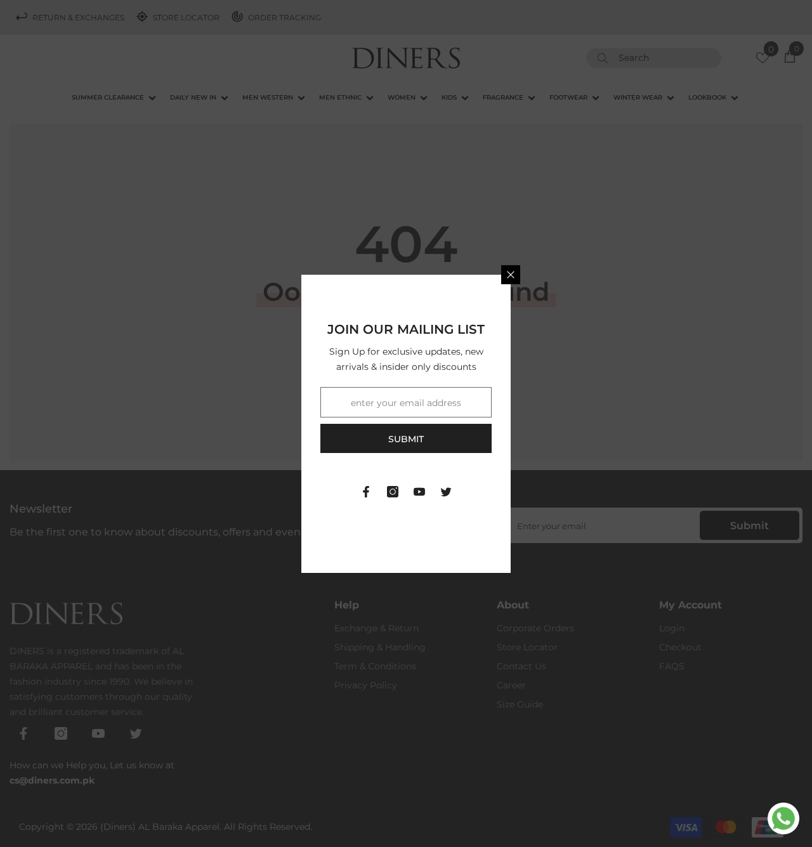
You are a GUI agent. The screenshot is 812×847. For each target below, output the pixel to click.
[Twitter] (446, 491)
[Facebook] (366, 491)
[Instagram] (392, 491)
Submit (406, 439)
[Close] (510, 274)
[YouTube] (419, 491)
